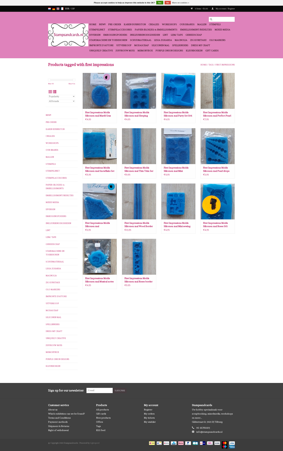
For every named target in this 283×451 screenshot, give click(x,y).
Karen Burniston (135, 24)
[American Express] (231, 446)
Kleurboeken (194, 50)
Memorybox (145, 50)
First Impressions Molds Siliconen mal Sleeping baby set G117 (136, 114)
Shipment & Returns (58, 426)
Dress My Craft (200, 45)
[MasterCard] (224, 443)
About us (52, 409)
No (167, 3)
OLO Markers (217, 40)
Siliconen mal (160, 45)
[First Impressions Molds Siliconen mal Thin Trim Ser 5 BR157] (139, 146)
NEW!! (102, 24)
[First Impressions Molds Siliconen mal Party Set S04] (178, 91)
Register (148, 409)
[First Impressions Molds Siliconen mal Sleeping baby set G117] (139, 91)
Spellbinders (180, 45)
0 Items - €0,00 (201, 9)
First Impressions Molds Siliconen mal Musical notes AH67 (99, 280)
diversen (95, 35)
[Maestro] (224, 446)
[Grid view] (50, 92)
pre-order (114, 24)
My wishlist (150, 422)
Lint (165, 35)
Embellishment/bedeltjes (196, 29)
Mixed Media (222, 29)
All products (102, 409)
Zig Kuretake (198, 40)
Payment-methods (58, 422)
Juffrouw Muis (125, 50)
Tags (211, 65)
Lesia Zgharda (163, 40)
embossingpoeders (115, 35)
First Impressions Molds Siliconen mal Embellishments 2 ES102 (97, 225)
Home (92, 24)
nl (49, 8)
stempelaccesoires (120, 29)
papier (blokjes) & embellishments (156, 29)
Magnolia (181, 40)
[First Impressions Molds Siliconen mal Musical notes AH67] (100, 257)
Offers (99, 422)
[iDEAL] (151, 443)
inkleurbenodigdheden (145, 35)
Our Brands (187, 24)
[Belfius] (166, 443)
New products (103, 417)
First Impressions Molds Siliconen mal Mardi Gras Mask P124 (98, 114)
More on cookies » (180, 3)
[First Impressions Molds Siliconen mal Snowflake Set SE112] (100, 146)
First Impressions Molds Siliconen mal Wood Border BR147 (138, 225)
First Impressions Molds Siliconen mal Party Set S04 (178, 114)
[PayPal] (187, 443)
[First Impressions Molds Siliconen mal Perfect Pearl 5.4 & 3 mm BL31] (217, 91)
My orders (149, 413)
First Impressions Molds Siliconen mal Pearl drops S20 (216, 169)
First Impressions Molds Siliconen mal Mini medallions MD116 (176, 169)
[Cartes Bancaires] (195, 443)
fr (62, 8)
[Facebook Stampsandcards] (226, 390)
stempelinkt (97, 29)
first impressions (225, 65)
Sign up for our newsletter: (66, 390)
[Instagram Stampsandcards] (232, 390)
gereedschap (194, 35)
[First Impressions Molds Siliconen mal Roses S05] (217, 201)
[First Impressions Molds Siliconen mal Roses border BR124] (139, 257)
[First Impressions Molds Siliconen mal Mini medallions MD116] (178, 146)
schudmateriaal (140, 40)
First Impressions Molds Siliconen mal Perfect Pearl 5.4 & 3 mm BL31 (217, 114)
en (58, 8)
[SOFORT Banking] (180, 443)
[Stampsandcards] (68, 35)
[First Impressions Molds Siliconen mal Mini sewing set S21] (178, 201)
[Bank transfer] (217, 443)
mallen (202, 24)
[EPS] (209, 443)
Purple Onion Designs (169, 50)
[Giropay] (202, 443)
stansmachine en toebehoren (108, 40)
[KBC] (173, 443)
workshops (169, 24)
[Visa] (231, 443)
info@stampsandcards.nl (209, 432)
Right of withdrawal (58, 430)
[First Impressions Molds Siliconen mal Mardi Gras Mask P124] (100, 91)
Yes (159, 3)
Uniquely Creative (101, 50)
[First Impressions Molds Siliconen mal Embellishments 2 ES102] (100, 201)
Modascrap (141, 45)
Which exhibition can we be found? (66, 413)
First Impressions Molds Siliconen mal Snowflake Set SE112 (99, 169)
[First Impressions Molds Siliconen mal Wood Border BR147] (139, 201)
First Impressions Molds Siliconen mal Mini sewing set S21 (177, 225)
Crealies (154, 24)
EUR (67, 9)
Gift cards (212, 50)
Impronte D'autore (101, 45)
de (53, 8)
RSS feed (100, 430)
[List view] (54, 92)
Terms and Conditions (59, 417)
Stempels (215, 24)
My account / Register (225, 9)
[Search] (211, 19)
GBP (73, 9)
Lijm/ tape (177, 35)
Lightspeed (94, 443)
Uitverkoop (124, 45)
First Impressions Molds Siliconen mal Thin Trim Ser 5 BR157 (138, 169)
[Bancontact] (158, 443)
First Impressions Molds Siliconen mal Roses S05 (215, 225)
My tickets (149, 417)
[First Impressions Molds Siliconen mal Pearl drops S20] (217, 146)
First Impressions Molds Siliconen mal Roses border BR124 (138, 280)
